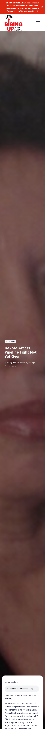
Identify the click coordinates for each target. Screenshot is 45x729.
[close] (42, 7)
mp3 (17, 695)
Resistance (10, 341)
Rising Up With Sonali (16, 362)
